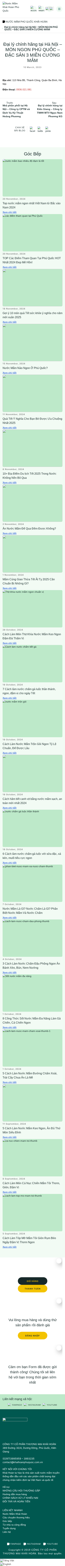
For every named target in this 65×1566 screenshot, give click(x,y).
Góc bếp (7, 1521)
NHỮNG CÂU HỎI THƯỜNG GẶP (21, 1490)
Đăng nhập (32, 1335)
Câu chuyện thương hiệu (16, 1517)
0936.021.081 (24, 89)
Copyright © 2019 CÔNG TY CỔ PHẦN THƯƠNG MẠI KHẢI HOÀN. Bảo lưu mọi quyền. (32, 1551)
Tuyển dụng (9, 1528)
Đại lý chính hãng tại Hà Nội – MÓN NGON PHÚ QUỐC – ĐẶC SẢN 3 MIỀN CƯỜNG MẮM (31, 28)
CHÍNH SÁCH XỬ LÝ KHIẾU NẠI (20, 1497)
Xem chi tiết (9, 212)
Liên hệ (7, 1532)
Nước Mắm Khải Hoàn (15, 1513)
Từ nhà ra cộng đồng (14, 1524)
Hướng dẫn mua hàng (15, 1494)
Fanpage (17, 1405)
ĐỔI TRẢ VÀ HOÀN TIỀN (16, 1501)
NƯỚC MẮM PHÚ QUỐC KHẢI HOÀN (26, 21)
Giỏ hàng (32, 1281)
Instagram (34, 1405)
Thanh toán (33, 1288)
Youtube (52, 1405)
